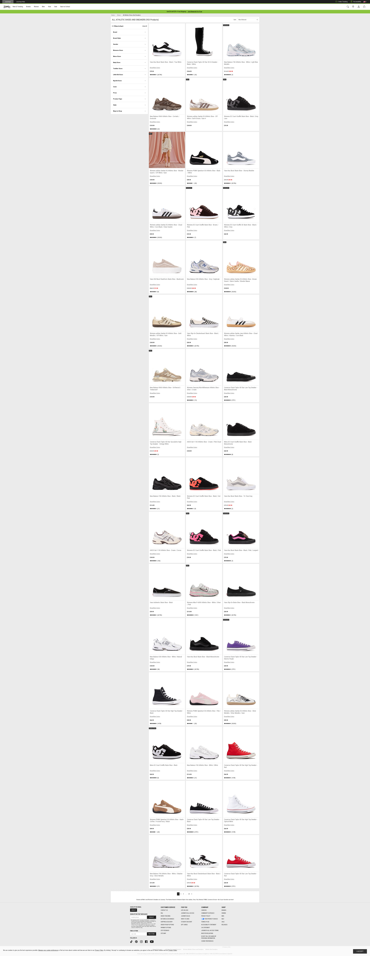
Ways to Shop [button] (117, 111)
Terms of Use (205, 922)
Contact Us (164, 910)
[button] (365, 2)
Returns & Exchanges (167, 919)
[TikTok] (132, 941)
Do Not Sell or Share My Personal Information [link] (208, 937)
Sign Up (133, 910)
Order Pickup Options (167, 924)
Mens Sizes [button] (117, 56)
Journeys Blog (185, 916)
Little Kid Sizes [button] (118, 74)
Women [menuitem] (36, 7)
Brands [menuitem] (28, 7)
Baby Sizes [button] (116, 62)
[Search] (348, 6)
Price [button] (115, 93)
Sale (223, 922)
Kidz (223, 919)
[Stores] (353, 6)
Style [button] (114, 105)
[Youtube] (152, 941)
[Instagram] (142, 941)
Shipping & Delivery (166, 922)
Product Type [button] (117, 99)
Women (224, 913)
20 (189, 894)
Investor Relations (207, 933)
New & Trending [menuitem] (18, 7)
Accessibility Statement (208, 924)
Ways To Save (185, 919)
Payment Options (166, 927)
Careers (204, 910)
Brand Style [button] (117, 38)
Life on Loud (184, 910)
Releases (224, 924)
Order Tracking (343, 1)
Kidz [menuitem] (49, 7)
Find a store (134, 931)
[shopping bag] (364, 6)
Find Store (151, 934)
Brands (224, 910)
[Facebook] (147, 941)
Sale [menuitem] (55, 7)
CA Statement (205, 927)
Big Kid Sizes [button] (117, 80)
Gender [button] (115, 44)
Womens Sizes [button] (118, 50)
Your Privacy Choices (211, 919)
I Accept (360, 951)
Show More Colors (155, 67)
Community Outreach (207, 913)
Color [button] (115, 87)
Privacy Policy (205, 916)
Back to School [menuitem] (65, 7)
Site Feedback (165, 930)
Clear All (144, 26)
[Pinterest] (137, 941)
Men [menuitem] (43, 7)
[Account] (359, 7)
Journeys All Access (187, 913)
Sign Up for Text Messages (138, 914)
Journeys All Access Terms (210, 930)
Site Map (163, 933)
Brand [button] (115, 32)
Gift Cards (184, 924)
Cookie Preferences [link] (207, 941)
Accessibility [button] (357, 1)
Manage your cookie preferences (48, 950)
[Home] (7, 7)
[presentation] (18, 7)
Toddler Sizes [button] (117, 68)
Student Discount (186, 922)
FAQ (162, 913)
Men (223, 916)
